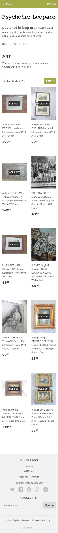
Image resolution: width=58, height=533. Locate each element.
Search (29, 466)
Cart (53, 3)
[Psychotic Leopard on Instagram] (45, 490)
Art (15, 43)
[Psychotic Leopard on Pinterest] (29, 490)
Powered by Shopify (41, 520)
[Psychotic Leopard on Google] (37, 490)
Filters (50, 80)
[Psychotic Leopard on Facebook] (20, 490)
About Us (29, 470)
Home (5, 43)
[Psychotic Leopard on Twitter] (12, 490)
